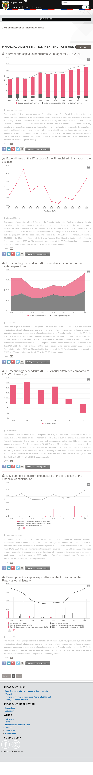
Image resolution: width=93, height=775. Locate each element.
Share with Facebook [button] (4, 149)
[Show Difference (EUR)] (49, 423)
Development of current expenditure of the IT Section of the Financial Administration (42, 477)
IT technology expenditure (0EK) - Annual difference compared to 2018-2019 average (45, 372)
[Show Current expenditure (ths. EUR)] (27, 103)
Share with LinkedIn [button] (9, 149)
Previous (6, 676)
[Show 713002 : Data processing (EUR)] (20, 625)
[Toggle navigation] (51, 19)
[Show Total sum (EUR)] (49, 211)
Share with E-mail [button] (22, 149)
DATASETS (17, 7)
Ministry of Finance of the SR (16, 700)
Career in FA (10, 731)
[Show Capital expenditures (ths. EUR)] (53, 103)
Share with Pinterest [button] (13, 149)
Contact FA (9, 728)
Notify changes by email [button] (37, 149)
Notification (9, 719)
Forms (7, 722)
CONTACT (38, 7)
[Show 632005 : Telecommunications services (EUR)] (34, 523)
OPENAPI (27, 7)
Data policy (9, 711)
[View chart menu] (88, 59)
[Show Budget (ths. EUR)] (75, 103)
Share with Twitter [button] (18, 149)
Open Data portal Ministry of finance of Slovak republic (26, 691)
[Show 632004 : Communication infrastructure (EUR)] (34, 522)
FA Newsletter (10, 733)
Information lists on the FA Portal (17, 725)
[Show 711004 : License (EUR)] (59, 623)
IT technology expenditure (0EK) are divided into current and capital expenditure (42, 264)
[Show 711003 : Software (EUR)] (17, 623)
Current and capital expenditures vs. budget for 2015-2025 (43, 53)
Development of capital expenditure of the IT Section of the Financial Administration (41, 579)
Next (19, 676)
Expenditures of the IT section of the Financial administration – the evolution (46, 160)
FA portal (8, 694)
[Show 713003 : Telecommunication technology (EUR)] (67, 625)
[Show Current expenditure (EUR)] (60, 316)
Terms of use (10, 708)
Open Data (16, 2)
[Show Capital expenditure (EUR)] (37, 316)
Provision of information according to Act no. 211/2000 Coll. (28, 697)
